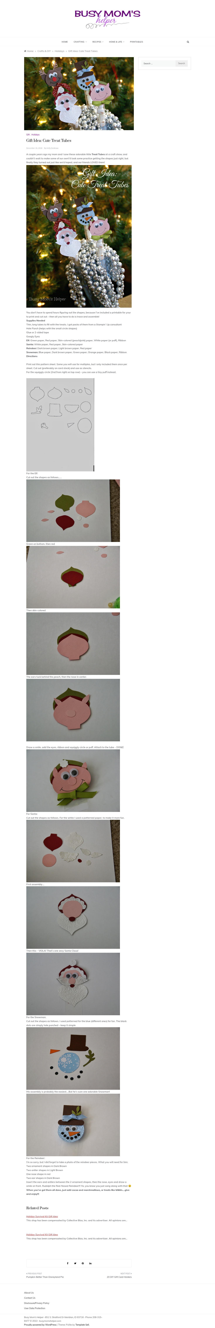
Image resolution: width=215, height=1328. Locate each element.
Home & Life (115, 42)
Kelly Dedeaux (52, 148)
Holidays (35, 134)
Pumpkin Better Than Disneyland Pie (45, 1277)
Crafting (79, 42)
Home (65, 42)
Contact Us (29, 1297)
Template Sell (82, 1324)
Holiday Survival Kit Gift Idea (42, 1216)
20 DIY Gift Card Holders (119, 1277)
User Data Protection (34, 1308)
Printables (136, 42)
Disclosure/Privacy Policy (36, 1303)
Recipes (96, 42)
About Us (29, 1292)
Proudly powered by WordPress (40, 1324)
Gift (28, 134)
